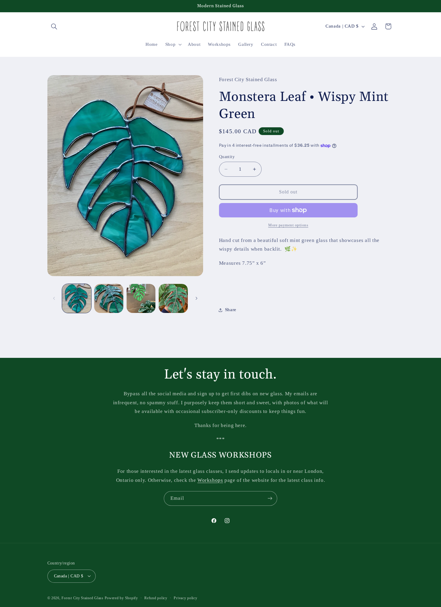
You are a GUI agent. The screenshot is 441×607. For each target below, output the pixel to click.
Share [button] (230, 310)
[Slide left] (54, 298)
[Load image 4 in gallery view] (173, 298)
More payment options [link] (288, 225)
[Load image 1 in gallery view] (76, 298)
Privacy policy (185, 598)
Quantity (227, 157)
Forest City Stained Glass (82, 598)
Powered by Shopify (121, 598)
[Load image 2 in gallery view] (108, 298)
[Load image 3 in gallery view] (141, 298)
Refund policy (155, 598)
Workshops (210, 480)
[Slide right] (196, 298)
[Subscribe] (270, 498)
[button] (54, 26)
